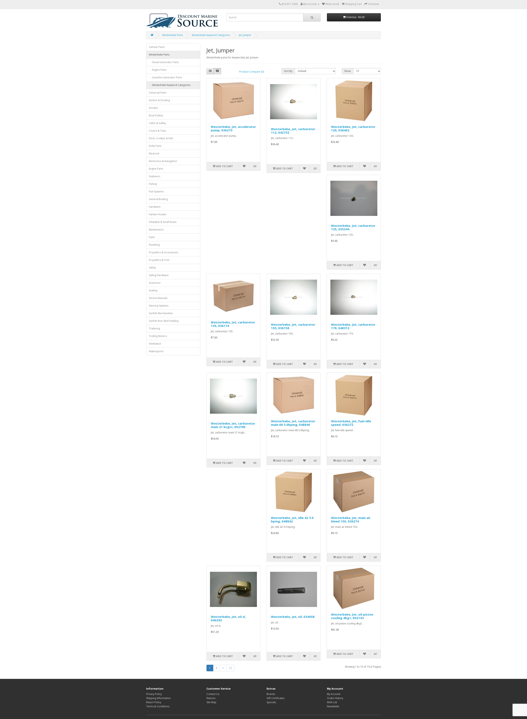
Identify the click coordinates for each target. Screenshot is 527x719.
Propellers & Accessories (163, 252)
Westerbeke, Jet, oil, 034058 (293, 617)
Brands (271, 694)
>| (230, 668)
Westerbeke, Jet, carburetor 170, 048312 (353, 326)
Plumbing (154, 245)
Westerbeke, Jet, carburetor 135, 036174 (233, 324)
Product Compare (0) (251, 71)
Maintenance (156, 229)
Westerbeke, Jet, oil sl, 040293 (228, 618)
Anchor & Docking (159, 100)
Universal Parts (157, 92)
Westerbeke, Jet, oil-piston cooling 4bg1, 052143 (352, 616)
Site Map (211, 702)
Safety (152, 267)
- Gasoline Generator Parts (165, 77)
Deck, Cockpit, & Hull (161, 138)
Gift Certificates (275, 698)
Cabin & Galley (157, 123)
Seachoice (155, 283)
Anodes (153, 108)
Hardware (155, 206)
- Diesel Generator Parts (164, 62)
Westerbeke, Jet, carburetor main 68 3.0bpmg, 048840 (293, 423)
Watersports (156, 351)
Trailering (154, 328)
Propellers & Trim (159, 260)
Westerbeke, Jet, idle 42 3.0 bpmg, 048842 (292, 519)
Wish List (332, 702)
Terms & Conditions (157, 706)
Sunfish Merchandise (161, 313)
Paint (152, 237)
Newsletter (333, 706)
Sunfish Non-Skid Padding (163, 321)
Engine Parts (156, 168)
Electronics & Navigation (163, 161)
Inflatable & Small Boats (162, 222)
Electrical (154, 153)
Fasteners (154, 176)
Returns (210, 698)
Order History (335, 698)
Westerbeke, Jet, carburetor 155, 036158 (293, 326)
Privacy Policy (154, 694)
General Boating (158, 199)
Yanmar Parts (156, 47)
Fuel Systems (156, 191)
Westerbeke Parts (172, 35)
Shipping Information (158, 698)
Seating (153, 290)
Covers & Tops (157, 130)
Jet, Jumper (245, 35)
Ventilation (155, 343)
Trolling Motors (158, 336)
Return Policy (153, 702)
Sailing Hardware (159, 275)
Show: (347, 71)
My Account (333, 694)
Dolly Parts (155, 146)
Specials (271, 702)
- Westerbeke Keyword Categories (169, 85)
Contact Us (212, 694)
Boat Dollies (156, 115)
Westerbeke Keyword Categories (211, 35)
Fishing (153, 184)
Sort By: (288, 71)
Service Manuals (158, 298)
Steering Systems (158, 305)
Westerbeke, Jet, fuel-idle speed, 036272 (351, 423)
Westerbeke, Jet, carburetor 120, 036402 (353, 128)
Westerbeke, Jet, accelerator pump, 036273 (233, 128)
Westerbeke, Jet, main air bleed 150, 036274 (351, 519)
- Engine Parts (157, 70)
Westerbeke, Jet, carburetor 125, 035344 (353, 227)
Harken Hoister (158, 214)
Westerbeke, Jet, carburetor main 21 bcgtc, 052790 (233, 425)
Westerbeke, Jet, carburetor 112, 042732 (293, 130)
